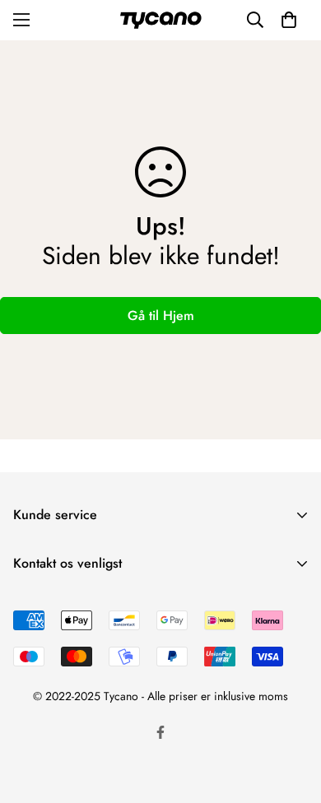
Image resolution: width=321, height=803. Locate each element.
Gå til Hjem (161, 315)
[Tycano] (160, 20)
